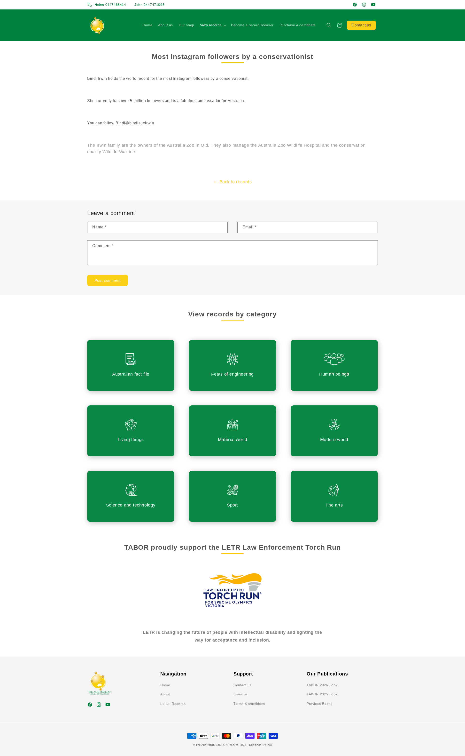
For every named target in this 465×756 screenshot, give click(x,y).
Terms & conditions (249, 704)
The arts (334, 504)
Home (165, 685)
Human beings (334, 374)
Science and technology (130, 504)
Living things (131, 439)
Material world (232, 439)
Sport (232, 504)
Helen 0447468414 (110, 5)
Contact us (361, 25)
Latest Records (173, 704)
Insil (269, 744)
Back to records (235, 181)
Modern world (334, 439)
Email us (240, 694)
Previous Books (319, 704)
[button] (212, 25)
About (165, 694)
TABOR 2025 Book (322, 694)
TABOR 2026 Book (322, 685)
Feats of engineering (232, 374)
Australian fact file (130, 374)
